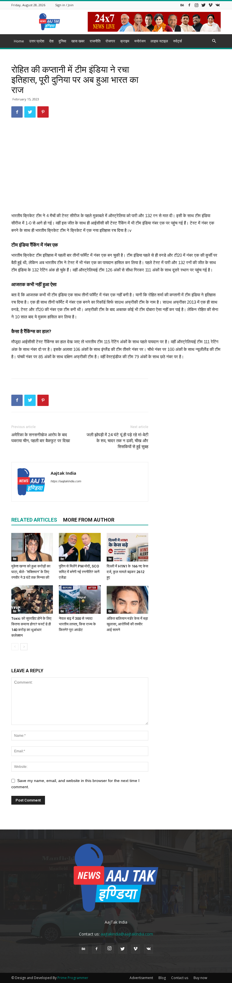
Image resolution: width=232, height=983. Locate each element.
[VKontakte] (217, 5)
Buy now (200, 977)
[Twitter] (203, 5)
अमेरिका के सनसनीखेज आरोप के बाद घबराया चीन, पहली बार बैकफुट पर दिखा (40, 437)
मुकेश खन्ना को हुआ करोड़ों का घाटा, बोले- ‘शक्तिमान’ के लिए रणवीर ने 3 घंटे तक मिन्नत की (30, 572)
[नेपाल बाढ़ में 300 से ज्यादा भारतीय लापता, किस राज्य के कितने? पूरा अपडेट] (79, 599)
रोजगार (110, 41)
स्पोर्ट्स (177, 41)
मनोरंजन (139, 41)
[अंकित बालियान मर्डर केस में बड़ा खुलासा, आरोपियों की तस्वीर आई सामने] (127, 599)
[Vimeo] (210, 5)
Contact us (179, 977)
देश (51, 41)
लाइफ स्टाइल (159, 41)
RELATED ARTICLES (34, 520)
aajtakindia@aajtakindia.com (127, 934)
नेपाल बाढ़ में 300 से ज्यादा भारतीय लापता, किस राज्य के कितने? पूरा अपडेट (77, 624)
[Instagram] (196, 5)
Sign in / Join (64, 5)
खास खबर (78, 41)
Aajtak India (63, 473)
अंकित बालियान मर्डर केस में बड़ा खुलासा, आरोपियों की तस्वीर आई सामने (127, 624)
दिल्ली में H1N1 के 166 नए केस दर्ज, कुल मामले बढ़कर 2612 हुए (127, 572)
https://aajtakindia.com (66, 481)
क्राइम (124, 41)
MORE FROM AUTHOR (88, 520)
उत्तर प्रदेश (36, 41)
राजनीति (95, 41)
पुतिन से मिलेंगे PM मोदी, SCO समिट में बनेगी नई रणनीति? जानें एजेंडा (79, 572)
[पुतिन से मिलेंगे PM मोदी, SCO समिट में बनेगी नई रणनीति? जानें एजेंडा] (79, 547)
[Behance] (182, 5)
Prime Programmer (72, 977)
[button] (214, 41)
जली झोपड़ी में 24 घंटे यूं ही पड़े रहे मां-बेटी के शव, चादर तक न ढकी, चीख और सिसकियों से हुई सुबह (117, 440)
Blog (162, 977)
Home (19, 41)
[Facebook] (189, 5)
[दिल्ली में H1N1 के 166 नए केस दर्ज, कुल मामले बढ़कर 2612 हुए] (127, 547)
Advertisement (141, 977)
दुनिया (62, 41)
